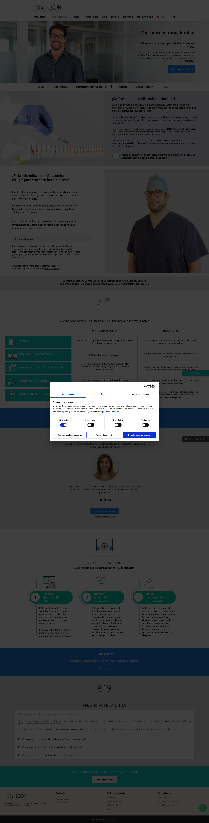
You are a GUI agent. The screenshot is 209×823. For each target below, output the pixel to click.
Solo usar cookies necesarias (69, 435)
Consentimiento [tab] (68, 394)
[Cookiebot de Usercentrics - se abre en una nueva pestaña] (145, 386)
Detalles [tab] (104, 394)
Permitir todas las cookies (139, 435)
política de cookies (110, 412)
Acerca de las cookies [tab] (140, 394)
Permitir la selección (104, 435)
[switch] (90, 425)
